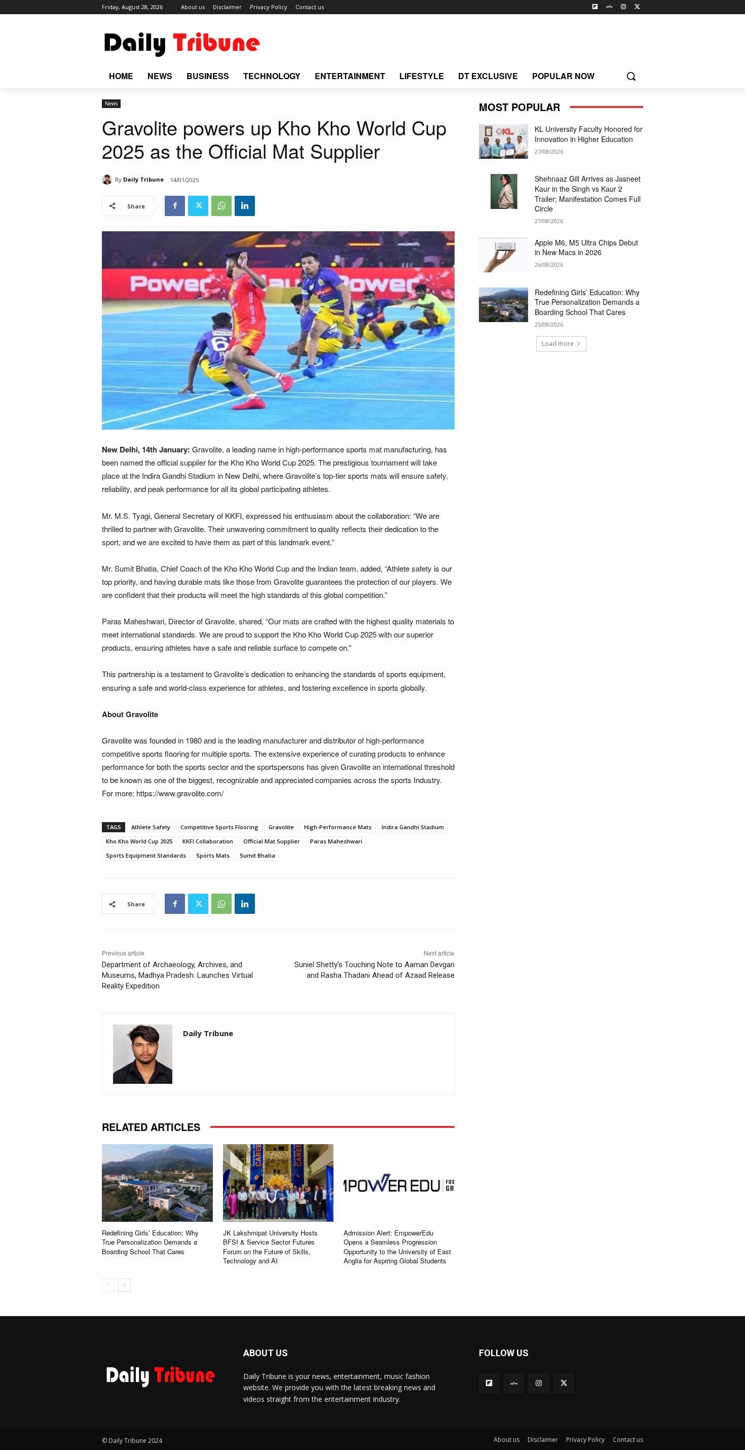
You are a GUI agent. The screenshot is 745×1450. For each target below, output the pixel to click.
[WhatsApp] (221, 206)
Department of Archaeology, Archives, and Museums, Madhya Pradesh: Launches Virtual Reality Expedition (177, 975)
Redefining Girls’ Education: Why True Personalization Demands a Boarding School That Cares (150, 1242)
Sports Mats (213, 855)
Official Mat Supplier (271, 841)
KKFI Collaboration (207, 841)
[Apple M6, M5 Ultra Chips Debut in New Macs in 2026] (503, 255)
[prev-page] (108, 1285)
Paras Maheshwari (336, 841)
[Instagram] (623, 7)
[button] (631, 76)
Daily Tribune (143, 179)
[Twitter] (637, 7)
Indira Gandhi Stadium (413, 827)
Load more (558, 343)
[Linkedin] (245, 206)
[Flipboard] (595, 7)
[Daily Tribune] (108, 179)
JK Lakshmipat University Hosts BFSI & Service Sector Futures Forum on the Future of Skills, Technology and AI (270, 1246)
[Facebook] (175, 206)
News (111, 103)
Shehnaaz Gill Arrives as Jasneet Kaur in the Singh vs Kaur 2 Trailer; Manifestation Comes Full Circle (588, 193)
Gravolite (281, 827)
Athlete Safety (150, 827)
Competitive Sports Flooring (219, 827)
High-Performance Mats (337, 827)
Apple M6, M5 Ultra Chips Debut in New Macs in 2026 (586, 247)
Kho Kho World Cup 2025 (139, 841)
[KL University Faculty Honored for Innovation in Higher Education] (503, 141)
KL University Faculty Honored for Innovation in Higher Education (589, 134)
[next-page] (124, 1285)
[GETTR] (609, 7)
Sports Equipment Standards (146, 855)
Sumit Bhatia (257, 855)
